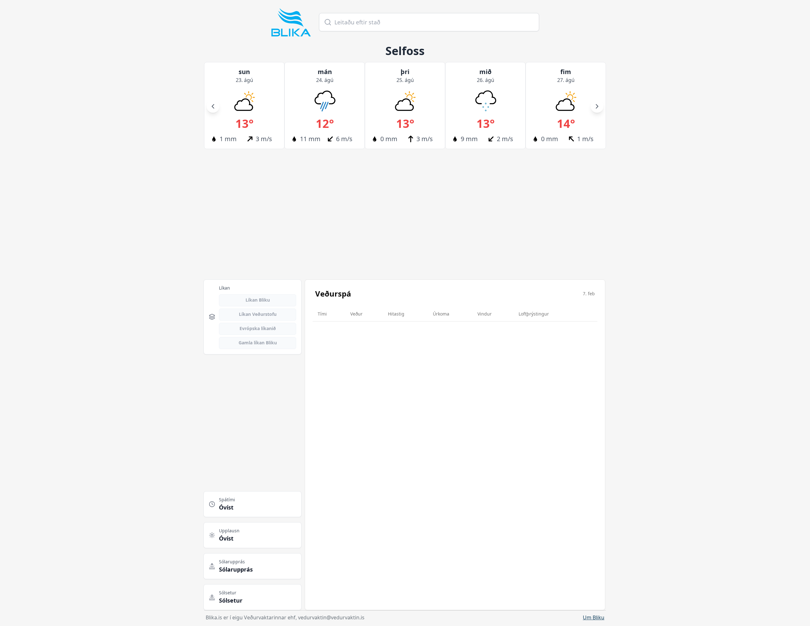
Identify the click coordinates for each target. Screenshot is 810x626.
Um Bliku (593, 617)
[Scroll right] (597, 106)
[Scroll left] (213, 106)
